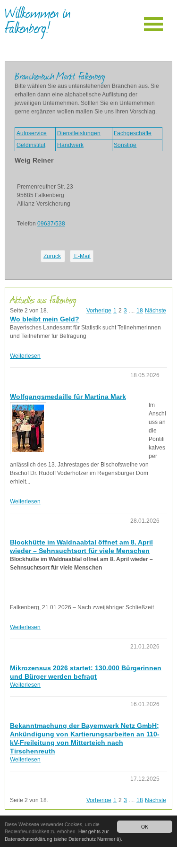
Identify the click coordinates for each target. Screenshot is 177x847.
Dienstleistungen (79, 133)
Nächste (155, 310)
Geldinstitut (31, 145)
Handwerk (70, 145)
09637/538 (51, 223)
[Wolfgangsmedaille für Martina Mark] (28, 428)
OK (144, 826)
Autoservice (32, 133)
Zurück (52, 256)
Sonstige (125, 145)
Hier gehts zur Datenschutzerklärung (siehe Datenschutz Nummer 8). (63, 835)
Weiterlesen (25, 356)
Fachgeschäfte (133, 133)
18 (139, 310)
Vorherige (98, 310)
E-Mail (82, 256)
